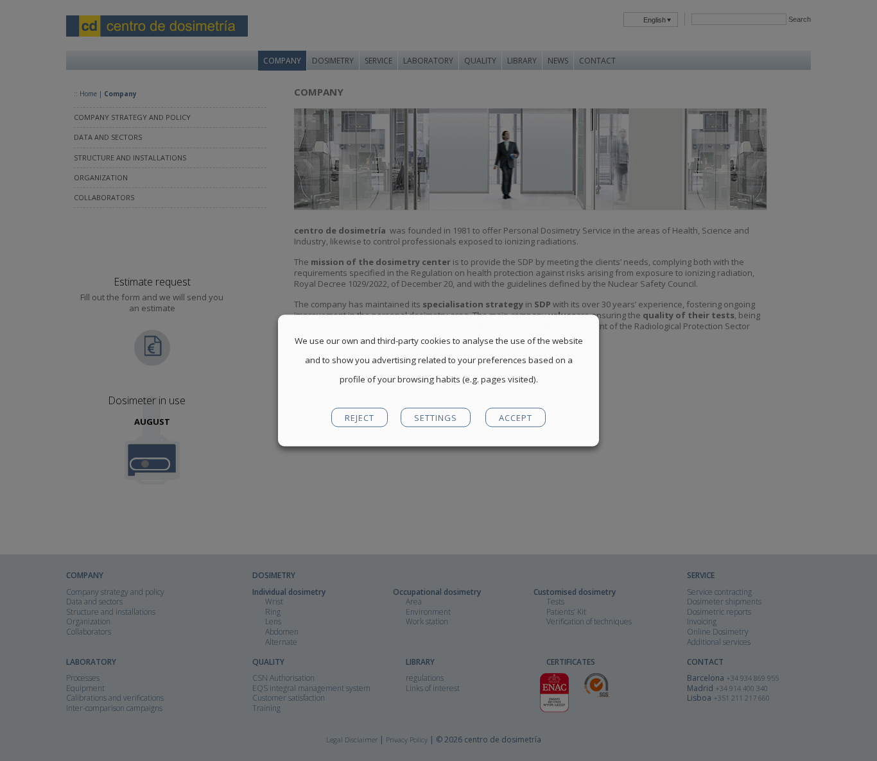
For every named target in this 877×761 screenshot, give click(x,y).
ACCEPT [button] (515, 417)
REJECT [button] (359, 417)
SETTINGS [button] (435, 417)
